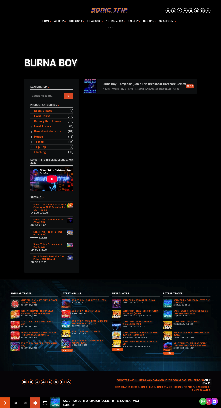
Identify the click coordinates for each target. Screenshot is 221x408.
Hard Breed (202, 387)
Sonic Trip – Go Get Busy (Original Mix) (39, 344)
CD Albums (94, 21)
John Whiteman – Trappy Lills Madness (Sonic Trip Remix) (37, 312)
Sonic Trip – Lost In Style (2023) (89, 300)
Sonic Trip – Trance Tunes (86, 311)
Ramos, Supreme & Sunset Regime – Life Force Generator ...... (38, 333)
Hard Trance (42, 126)
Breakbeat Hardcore (47, 131)
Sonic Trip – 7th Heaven (186, 321)
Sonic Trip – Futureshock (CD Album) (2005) (87, 341)
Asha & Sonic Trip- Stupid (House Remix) (191, 333)
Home (46, 21)
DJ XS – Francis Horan (115, 89)
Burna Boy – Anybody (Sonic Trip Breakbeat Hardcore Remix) (144, 84)
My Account (167, 21)
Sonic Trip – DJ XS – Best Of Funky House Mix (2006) (140, 312)
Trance (39, 142)
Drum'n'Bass (165, 89)
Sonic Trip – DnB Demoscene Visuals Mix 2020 (137, 322)
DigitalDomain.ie (201, 390)
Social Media (114, 21)
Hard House (42, 116)
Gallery (133, 21)
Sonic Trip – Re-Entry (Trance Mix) (37, 322)
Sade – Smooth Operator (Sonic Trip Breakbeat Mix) (190, 312)
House (38, 137)
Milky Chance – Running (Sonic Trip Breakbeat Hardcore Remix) (191, 344)
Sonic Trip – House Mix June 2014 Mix (140, 342)
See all (67, 350)
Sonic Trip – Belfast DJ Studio (139, 300)
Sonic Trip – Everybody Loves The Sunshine (191, 301)
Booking (148, 21)
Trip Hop (40, 147)
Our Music (76, 21)
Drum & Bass (43, 111)
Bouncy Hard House (47, 121)
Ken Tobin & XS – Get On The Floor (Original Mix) (39, 301)
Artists (59, 21)
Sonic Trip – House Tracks (86, 331)
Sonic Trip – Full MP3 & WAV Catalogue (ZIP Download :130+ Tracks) (160, 380)
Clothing (40, 152)
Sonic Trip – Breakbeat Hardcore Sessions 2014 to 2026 (89, 322)
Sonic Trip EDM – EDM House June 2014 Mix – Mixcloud (140, 333)
